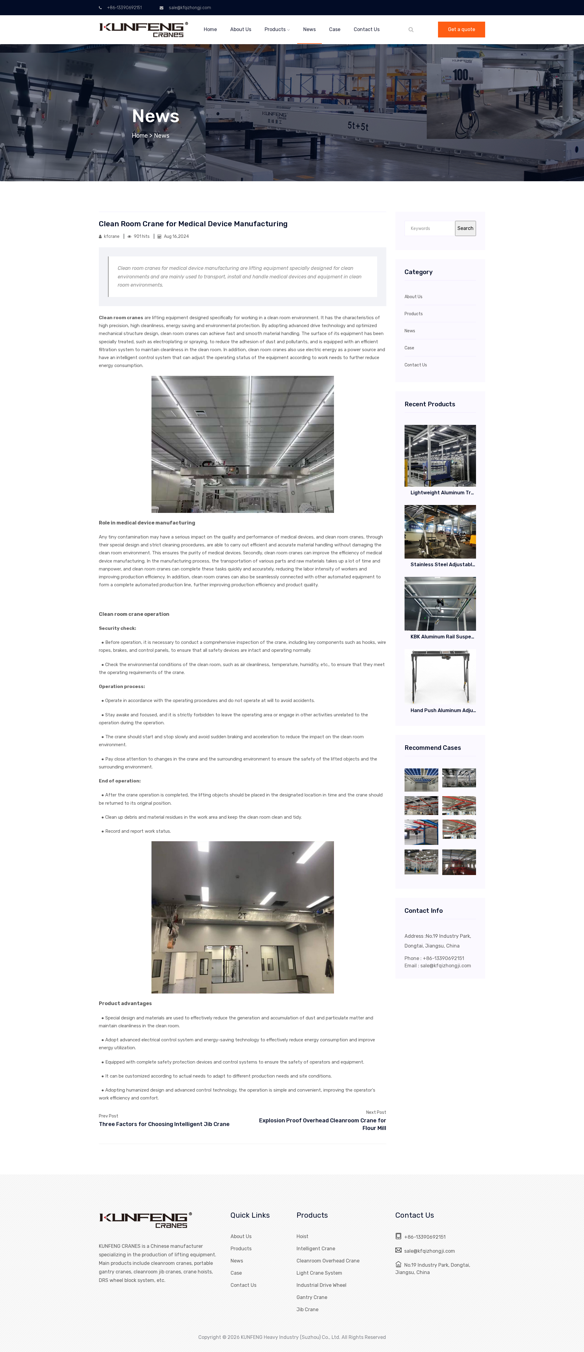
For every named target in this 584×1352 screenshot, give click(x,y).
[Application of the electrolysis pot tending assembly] (459, 862)
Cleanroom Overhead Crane (328, 1261)
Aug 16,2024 (176, 236)
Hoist (302, 1236)
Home (210, 29)
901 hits (142, 236)
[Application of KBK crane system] (459, 805)
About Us (240, 29)
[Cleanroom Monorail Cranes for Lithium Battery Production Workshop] (459, 777)
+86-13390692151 (124, 7)
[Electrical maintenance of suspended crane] (421, 861)
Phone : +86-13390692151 (434, 958)
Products (275, 29)
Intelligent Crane (316, 1248)
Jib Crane (307, 1309)
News (309, 29)
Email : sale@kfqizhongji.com (438, 966)
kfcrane (111, 236)
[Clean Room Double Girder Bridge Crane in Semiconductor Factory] (421, 779)
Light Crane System (319, 1273)
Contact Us (367, 29)
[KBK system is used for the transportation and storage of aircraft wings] (459, 829)
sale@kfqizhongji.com (189, 7)
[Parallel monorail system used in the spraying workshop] (421, 805)
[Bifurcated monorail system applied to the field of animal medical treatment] (421, 832)
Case (334, 29)
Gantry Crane (312, 1297)
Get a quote (461, 29)
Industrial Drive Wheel (321, 1285)
